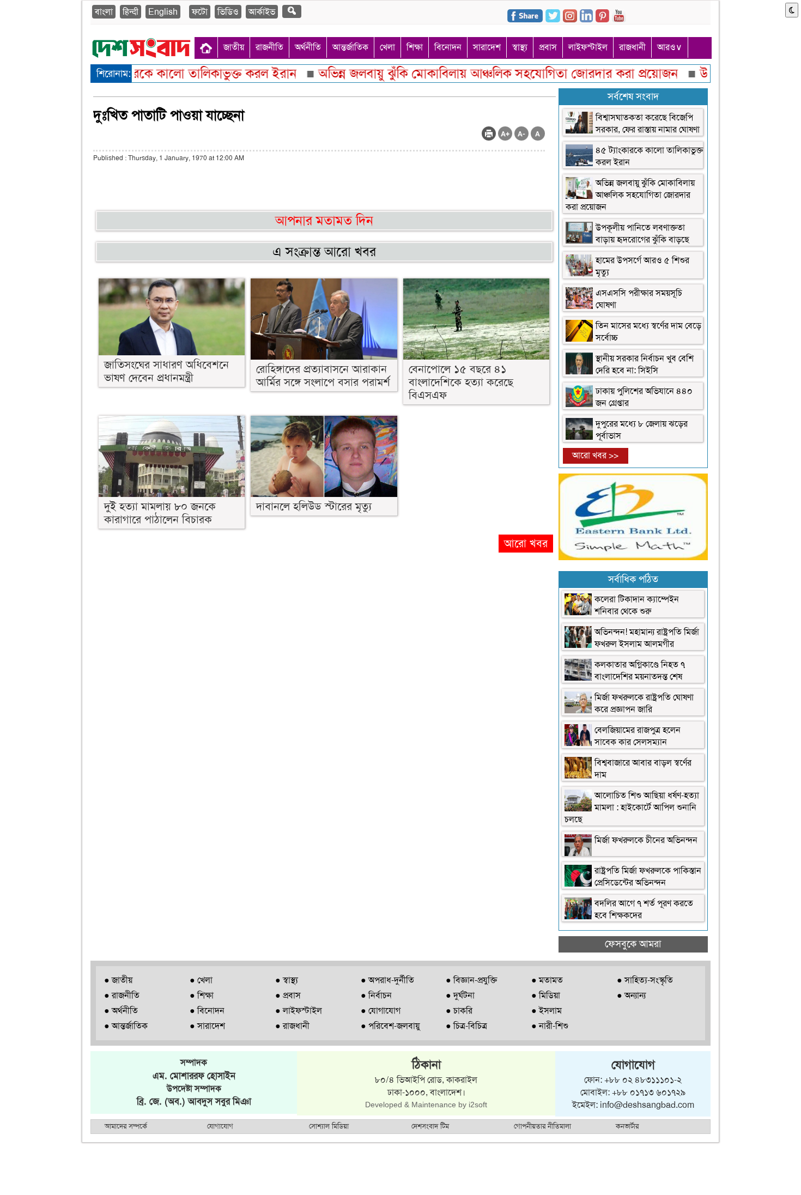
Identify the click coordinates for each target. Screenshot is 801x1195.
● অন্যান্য (631, 995)
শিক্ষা (414, 47)
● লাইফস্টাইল (298, 1010)
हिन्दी (130, 11)
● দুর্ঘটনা (460, 995)
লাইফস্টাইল (588, 47)
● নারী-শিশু (549, 1026)
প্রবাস (548, 47)
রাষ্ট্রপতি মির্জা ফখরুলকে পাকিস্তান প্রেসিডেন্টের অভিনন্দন (647, 876)
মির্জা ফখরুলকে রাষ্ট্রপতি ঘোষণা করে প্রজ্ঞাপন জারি (644, 703)
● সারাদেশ (207, 1026)
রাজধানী (632, 47)
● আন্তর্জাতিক (126, 1026)
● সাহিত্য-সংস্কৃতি (645, 980)
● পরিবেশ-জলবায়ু (390, 1026)
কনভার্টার (627, 1126)
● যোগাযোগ (380, 1010)
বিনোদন (448, 47)
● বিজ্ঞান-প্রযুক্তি (471, 980)
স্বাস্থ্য (519, 47)
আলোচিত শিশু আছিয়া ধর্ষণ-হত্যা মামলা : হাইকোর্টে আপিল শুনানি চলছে (632, 807)
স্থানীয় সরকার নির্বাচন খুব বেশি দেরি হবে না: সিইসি (645, 364)
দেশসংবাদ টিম (430, 1126)
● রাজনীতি (121, 995)
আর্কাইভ (261, 11)
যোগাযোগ (220, 1126)
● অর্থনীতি (121, 1010)
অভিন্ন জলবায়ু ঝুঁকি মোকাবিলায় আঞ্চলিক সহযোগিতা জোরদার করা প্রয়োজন (630, 195)
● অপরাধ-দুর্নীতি (387, 980)
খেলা (387, 47)
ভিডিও (228, 11)
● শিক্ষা (202, 995)
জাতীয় (233, 47)
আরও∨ (669, 47)
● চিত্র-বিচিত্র (466, 1026)
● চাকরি (459, 1010)
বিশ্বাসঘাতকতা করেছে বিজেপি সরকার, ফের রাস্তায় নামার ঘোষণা (648, 123)
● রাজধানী (292, 1026)
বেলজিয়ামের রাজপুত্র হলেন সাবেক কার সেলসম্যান (637, 736)
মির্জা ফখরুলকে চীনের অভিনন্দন (645, 840)
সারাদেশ (487, 47)
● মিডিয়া (545, 995)
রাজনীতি (269, 47)
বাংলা (104, 11)
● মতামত (547, 980)
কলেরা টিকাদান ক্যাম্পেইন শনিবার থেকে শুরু (636, 605)
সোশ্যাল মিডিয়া (329, 1126)
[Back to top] (14, 1172)
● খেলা (201, 980)
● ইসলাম (546, 1010)
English (163, 11)
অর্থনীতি (308, 47)
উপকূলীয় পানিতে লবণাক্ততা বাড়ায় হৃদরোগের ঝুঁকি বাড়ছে (642, 233)
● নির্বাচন (376, 995)
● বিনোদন (207, 1010)
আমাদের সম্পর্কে (126, 1126)
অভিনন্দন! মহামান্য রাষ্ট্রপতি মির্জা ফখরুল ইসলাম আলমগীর (646, 638)
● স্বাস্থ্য (286, 980)
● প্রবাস (288, 995)
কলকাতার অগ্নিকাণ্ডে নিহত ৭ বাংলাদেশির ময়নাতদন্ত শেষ (639, 670)
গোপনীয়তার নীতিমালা (542, 1126)
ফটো (200, 11)
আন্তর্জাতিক (350, 47)
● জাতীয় (118, 980)
